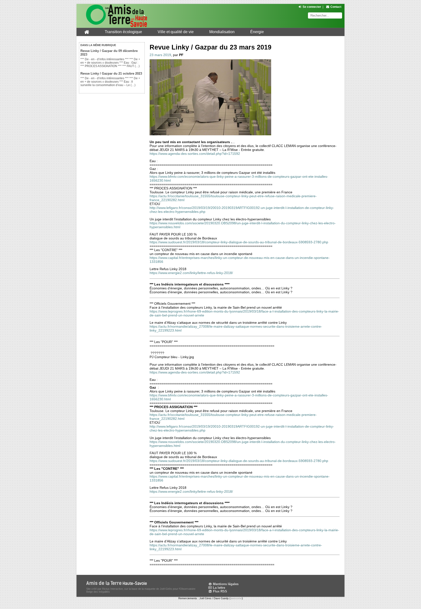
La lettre (218, 587)
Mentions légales (225, 584)
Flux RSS (219, 591)
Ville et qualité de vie (176, 32)
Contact (335, 7)
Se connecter (312, 7)
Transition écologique (123, 32)
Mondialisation (222, 32)
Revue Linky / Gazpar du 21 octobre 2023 (111, 73)
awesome (236, 598)
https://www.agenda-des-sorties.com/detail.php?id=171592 (195, 154)
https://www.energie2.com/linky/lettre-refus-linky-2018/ (191, 273)
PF (181, 55)
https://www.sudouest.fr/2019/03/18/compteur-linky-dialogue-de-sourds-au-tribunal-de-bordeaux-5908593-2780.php (239, 242)
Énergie (257, 32)
